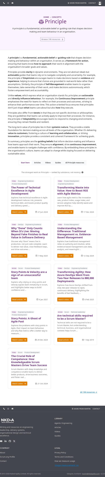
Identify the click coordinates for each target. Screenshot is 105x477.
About (2, 452)
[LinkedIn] (5, 441)
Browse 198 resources (51, 39)
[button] (82, 172)
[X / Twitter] (14, 441)
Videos (48, 163)
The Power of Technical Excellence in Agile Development (25, 190)
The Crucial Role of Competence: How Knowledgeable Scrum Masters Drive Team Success (29, 360)
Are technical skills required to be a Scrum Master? (75, 317)
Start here (25, 163)
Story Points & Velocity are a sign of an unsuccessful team (29, 275)
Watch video (17, 212)
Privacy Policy (60, 452)
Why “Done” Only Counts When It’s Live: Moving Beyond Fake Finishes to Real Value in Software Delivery (29, 232)
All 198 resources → (88, 392)
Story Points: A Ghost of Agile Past (26, 320)
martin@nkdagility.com (91, 474)
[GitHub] (10, 441)
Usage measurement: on (67, 465)
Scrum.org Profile (7, 457)
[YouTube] (1, 441)
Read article (17, 299)
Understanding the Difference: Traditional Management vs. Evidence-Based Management (74, 232)
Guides (58, 163)
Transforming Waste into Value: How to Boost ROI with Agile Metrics (73, 190)
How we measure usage (65, 461)
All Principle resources (74, 163)
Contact (92, 3)
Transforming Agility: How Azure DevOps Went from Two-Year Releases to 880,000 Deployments (75, 276)
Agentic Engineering (63, 423)
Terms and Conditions (64, 457)
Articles (37, 163)
